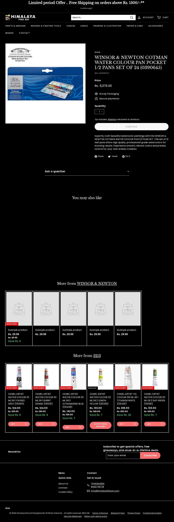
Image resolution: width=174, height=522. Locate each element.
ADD (13, 424)
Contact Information (152, 513)
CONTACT (24, 33)
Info (7, 508)
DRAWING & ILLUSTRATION (107, 25)
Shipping (112, 119)
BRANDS (9, 33)
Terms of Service (100, 513)
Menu (61, 473)
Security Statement (73, 516)
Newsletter (14, 451)
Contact (63, 487)
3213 (97, 356)
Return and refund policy (95, 516)
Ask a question (55, 171)
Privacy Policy (134, 513)
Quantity (100, 106)
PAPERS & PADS (135, 25)
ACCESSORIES (155, 25)
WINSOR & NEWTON (97, 284)
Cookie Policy (65, 491)
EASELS (84, 25)
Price (98, 80)
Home (97, 52)
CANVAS (71, 25)
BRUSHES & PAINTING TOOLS (46, 25)
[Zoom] (45, 83)
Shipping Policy (118, 513)
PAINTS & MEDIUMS (15, 25)
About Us (63, 483)
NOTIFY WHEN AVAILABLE (19, 267)
